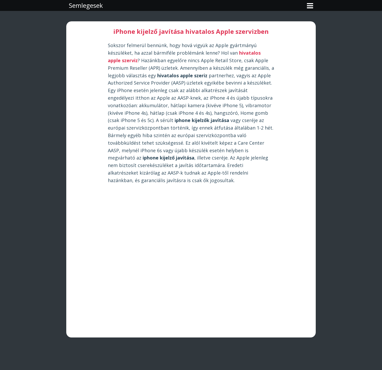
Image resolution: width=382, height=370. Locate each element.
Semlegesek (86, 5)
